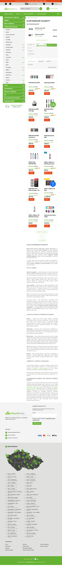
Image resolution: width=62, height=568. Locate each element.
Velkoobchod (26, 546)
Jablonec (37, 1)
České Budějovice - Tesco (13, 503)
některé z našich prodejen (40, 368)
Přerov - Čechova (11, 527)
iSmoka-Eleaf (9, 47)
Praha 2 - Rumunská (31, 480)
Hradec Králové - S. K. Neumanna (14, 509)
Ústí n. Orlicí (31, 1)
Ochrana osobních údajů (28, 550)
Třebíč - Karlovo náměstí (13, 497)
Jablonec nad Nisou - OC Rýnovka (15, 491)
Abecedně (30, 64)
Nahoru (43, 240)
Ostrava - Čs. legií (11, 530)
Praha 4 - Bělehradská (12, 480)
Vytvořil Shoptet (27, 559)
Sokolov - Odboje (30, 515)
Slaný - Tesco (29, 485)
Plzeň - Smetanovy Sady (31, 488)
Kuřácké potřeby (9, 101)
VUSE (7, 82)
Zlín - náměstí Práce (12, 533)
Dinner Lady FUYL (10, 34)
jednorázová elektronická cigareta (35, 387)
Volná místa (7, 546)
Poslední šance (31, 54)
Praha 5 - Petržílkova (31, 474)
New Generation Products (12, 98)
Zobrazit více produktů (41, 40)
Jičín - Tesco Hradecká (12, 515)
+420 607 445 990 (11, 435)
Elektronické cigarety (10, 27)
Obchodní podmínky (27, 548)
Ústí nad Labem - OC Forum (32, 530)
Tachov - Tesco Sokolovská (32, 494)
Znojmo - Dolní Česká (31, 500)
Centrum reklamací (44, 544)
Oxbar (7, 60)
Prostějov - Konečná (31, 521)
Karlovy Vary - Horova (12, 521)
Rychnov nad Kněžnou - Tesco (33, 506)
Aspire (7, 32)
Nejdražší (49, 61)
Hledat (40, 8)
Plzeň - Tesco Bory (30, 491)
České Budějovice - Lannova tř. (14, 500)
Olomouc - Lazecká (12, 524)
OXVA (7, 62)
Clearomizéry (8, 88)
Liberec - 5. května (11, 488)
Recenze (25, 544)
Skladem (31, 44)
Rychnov (41, 1)
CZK (39, 4)
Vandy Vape (9, 72)
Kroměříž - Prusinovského (32, 524)
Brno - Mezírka (29, 497)
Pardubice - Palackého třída (32, 509)
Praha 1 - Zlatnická (12, 483)
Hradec (45, 1)
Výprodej (31, 51)
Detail (31, 93)
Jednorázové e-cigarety (11, 17)
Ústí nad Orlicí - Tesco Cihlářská (33, 512)
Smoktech (8, 67)
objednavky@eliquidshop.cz (14, 432)
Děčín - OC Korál (30, 536)
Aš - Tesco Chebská (30, 518)
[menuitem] (9, 14)
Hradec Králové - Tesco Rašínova (14, 512)
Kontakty (7, 548)
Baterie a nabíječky (10, 92)
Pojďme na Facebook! (12, 438)
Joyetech (8, 50)
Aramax (8, 29)
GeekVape (8, 45)
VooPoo (8, 80)
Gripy (6, 85)
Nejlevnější (41, 61)
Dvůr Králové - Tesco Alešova (13, 518)
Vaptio (7, 77)
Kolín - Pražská (11, 485)
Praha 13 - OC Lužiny (12, 477)
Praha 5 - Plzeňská (11, 474)
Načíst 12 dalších (42, 232)
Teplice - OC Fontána (31, 533)
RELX (7, 65)
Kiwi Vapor (8, 52)
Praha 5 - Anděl (30, 477)
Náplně (6, 20)
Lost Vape (8, 57)
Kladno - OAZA (30, 483)
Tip (30, 48)
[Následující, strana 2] (42, 236)
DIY (5, 95)
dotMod (8, 37)
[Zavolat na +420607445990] (6, 4)
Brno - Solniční (11, 506)
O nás (6, 544)
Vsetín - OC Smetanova (12, 536)
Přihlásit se (37, 423)
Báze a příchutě (9, 24)
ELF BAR (8, 40)
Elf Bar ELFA (9, 42)
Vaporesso (8, 75)
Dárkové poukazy (44, 546)
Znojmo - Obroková (31, 503)
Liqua (7, 55)
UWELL (7, 70)
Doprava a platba (9, 550)
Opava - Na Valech (30, 527)
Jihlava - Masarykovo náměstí (14, 494)
